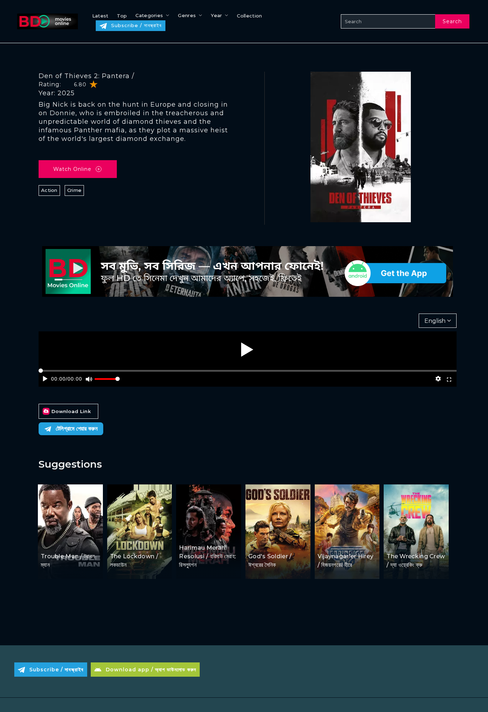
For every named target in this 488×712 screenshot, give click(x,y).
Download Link (71, 411)
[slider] (107, 382)
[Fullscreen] (449, 379)
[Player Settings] (438, 379)
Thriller (277, 542)
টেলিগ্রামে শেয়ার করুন (77, 428)
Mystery (357, 542)
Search (452, 21)
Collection (249, 16)
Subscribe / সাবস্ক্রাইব (136, 25)
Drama (188, 534)
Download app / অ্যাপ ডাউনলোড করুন (151, 669)
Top (122, 16)
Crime (74, 190)
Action (49, 190)
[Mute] (88, 379)
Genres (187, 15)
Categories (149, 15)
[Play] (247, 349)
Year (216, 15)
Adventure (331, 542)
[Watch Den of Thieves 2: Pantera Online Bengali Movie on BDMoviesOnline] (46, 21)
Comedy (71, 542)
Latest (100, 16)
